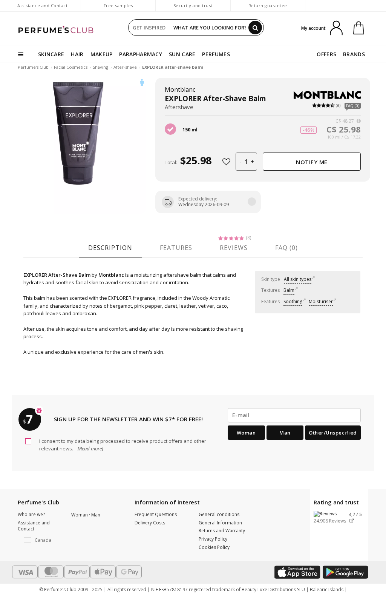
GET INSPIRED (149, 27)
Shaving (100, 67)
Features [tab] (176, 248)
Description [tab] (110, 248)
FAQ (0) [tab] (286, 248)
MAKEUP (101, 54)
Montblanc (180, 89)
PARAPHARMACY (140, 54)
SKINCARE (51, 54)
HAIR (77, 54)
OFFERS (326, 54)
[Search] (255, 27)
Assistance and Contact (42, 5)
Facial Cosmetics (70, 67)
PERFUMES (216, 54)
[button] (39, 540)
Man (285, 432)
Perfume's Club (33, 67)
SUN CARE (182, 54)
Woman (246, 432)
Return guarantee (267, 5)
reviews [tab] (234, 248)
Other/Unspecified (333, 432)
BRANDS (354, 54)
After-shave (125, 67)
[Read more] (90, 448)
